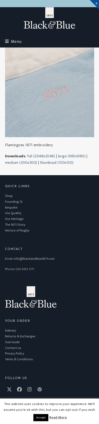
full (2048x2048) (41, 156)
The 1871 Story (15, 225)
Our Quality (13, 213)
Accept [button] (41, 417)
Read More (58, 417)
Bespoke (11, 207)
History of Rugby (17, 230)
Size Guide (12, 342)
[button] (13, 41)
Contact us (13, 348)
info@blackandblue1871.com (34, 259)
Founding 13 (13, 202)
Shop (9, 196)
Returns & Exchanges (20, 336)
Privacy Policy (14, 353)
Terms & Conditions (19, 359)
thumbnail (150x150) (57, 162)
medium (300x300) (21, 162)
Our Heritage (14, 219)
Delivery (10, 330)
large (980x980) (72, 156)
